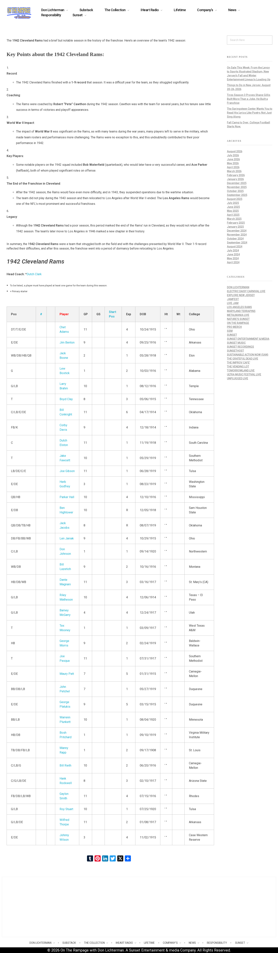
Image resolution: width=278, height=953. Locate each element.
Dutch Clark (34, 274)
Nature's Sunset (238, 318)
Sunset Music (236, 342)
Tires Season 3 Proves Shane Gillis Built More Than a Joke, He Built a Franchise (248, 98)
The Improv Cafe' (238, 362)
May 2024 (233, 258)
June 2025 (233, 206)
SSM (230, 330)
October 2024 (235, 238)
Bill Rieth (65, 765)
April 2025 (233, 214)
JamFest (233, 299)
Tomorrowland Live (241, 370)
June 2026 (233, 159)
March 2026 (234, 171)
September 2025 (237, 194)
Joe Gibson (67, 471)
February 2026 (236, 175)
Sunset (232, 334)
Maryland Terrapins (241, 311)
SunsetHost (235, 350)
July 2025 (233, 202)
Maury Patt (67, 674)
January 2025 (235, 226)
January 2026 (235, 179)
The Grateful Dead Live (242, 358)
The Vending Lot (238, 366)
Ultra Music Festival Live (244, 374)
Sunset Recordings (240, 346)
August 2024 (234, 246)
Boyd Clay (66, 399)
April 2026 (233, 167)
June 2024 (233, 254)
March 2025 (234, 218)
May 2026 (233, 163)
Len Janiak (67, 538)
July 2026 (233, 155)
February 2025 (236, 222)
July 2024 (233, 250)
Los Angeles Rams (239, 307)
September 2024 (237, 242)
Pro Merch (234, 326)
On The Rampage (238, 322)
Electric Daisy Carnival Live (246, 291)
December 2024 (236, 230)
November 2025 (237, 187)
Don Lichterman (238, 287)
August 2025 (234, 198)
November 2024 (237, 234)
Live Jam (232, 303)
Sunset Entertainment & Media (248, 338)
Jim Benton (67, 342)
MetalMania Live (238, 315)
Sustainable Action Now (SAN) (247, 354)
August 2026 (234, 151)
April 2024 (233, 262)
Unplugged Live (237, 378)
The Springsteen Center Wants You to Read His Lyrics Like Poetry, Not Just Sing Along (249, 112)
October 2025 (235, 191)
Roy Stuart (66, 809)
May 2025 (233, 210)
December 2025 (236, 183)
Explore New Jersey (241, 295)
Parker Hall (67, 497)
